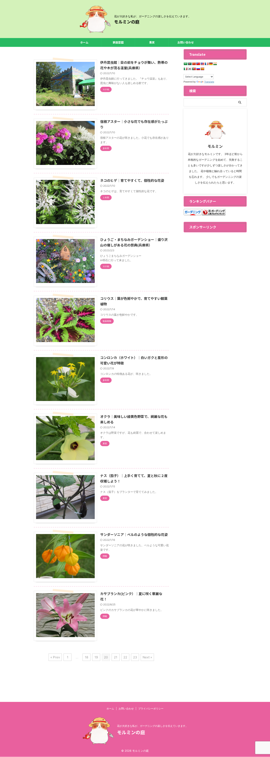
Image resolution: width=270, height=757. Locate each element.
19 (96, 657)
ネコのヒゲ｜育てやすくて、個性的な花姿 (132, 180)
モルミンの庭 (126, 22)
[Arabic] (185, 63)
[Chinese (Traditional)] (198, 63)
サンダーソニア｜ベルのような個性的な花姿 (134, 534)
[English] (202, 63)
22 (125, 657)
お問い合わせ (185, 42)
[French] (206, 63)
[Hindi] (215, 63)
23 (135, 657)
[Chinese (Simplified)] (194, 63)
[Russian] (198, 69)
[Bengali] (190, 63)
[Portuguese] (194, 69)
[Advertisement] (215, 298)
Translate (209, 81)
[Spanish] (202, 69)
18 (86, 657)
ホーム (84, 42)
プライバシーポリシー (150, 708)
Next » (147, 657)
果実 (152, 42)
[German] (211, 63)
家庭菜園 (118, 42)
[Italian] (185, 69)
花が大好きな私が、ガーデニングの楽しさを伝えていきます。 (152, 725)
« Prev (55, 657)
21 (115, 657)
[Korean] (190, 69)
